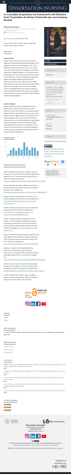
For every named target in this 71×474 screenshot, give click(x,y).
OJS (23, 448)
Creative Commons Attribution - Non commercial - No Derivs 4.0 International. (35, 445)
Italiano (6, 317)
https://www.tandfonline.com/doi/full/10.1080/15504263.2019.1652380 (24, 259)
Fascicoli (12, 9)
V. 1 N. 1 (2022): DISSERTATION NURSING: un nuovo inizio (34, 9)
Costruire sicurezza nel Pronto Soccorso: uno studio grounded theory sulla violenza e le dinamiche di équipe (34, 390)
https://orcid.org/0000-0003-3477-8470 (15, 32)
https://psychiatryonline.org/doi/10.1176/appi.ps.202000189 (21, 244)
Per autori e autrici (8, 349)
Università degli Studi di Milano (35, 427)
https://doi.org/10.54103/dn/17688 (17, 38)
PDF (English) (52, 64)
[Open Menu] (4, 2)
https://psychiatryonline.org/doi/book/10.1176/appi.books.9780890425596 (25, 192)
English (6, 320)
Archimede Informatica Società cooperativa (50, 448)
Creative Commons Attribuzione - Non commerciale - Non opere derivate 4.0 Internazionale (54, 154)
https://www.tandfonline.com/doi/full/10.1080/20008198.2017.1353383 (24, 181)
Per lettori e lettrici (8, 346)
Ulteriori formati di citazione (52, 101)
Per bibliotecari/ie (8, 352)
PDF (48, 61)
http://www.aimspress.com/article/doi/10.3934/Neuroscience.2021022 (24, 271)
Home (6, 9)
